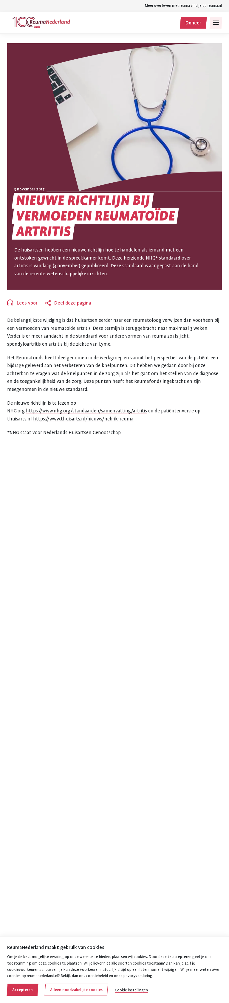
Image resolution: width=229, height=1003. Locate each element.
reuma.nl (215, 6)
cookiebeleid (97, 975)
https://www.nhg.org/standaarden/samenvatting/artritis (86, 411)
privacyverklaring (137, 975)
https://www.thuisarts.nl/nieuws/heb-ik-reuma (83, 419)
